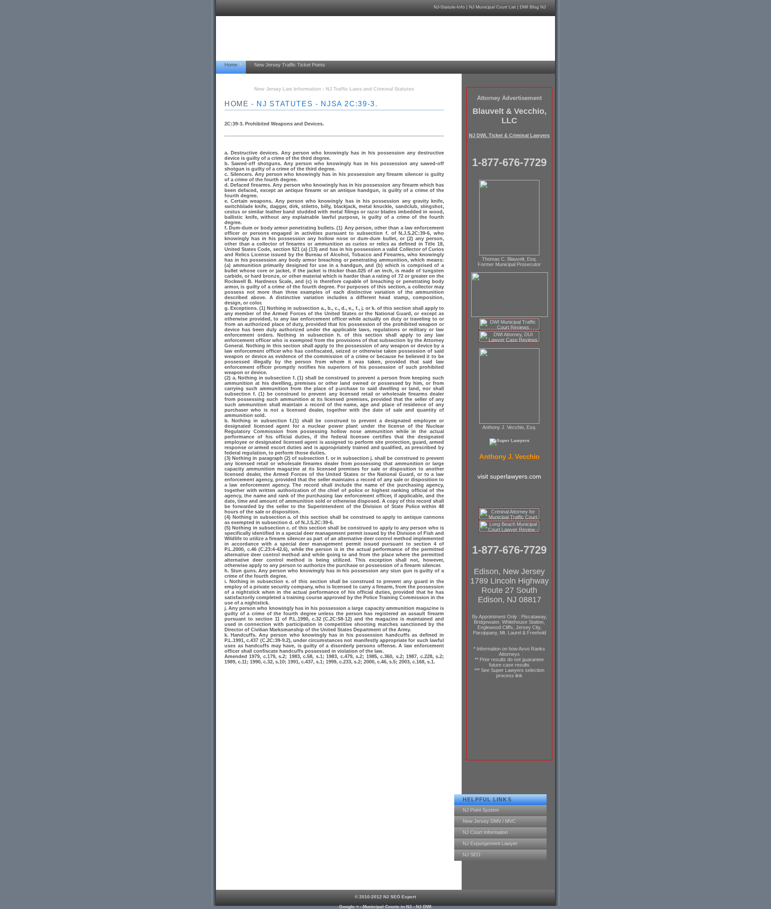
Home (230, 64)
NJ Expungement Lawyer (490, 843)
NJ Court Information (485, 832)
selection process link (520, 672)
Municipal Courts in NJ (387, 906)
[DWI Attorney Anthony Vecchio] (509, 422)
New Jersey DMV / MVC (489, 821)
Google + (349, 906)
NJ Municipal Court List (492, 6)
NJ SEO (472, 854)
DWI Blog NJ (533, 6)
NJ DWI (423, 906)
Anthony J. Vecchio (509, 456)
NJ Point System (481, 810)
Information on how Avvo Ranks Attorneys (511, 651)
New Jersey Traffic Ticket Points (289, 64)
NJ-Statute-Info (449, 6)
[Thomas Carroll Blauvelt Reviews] (509, 316)
